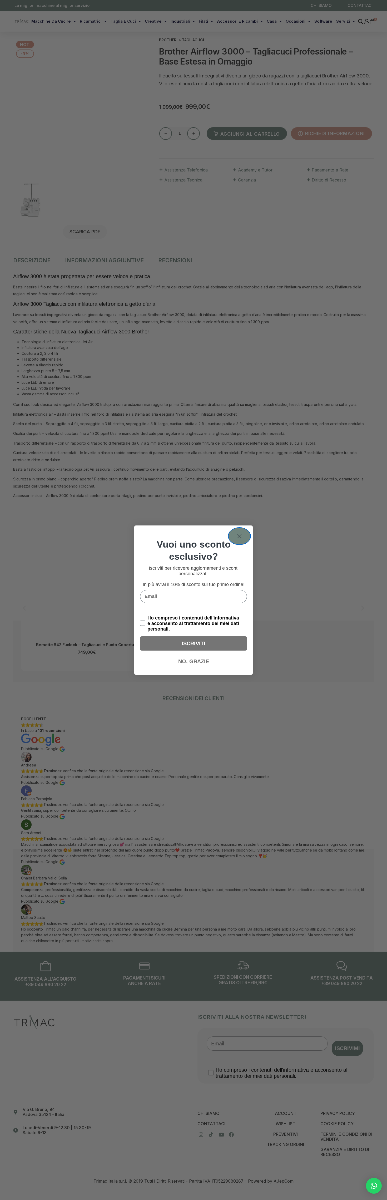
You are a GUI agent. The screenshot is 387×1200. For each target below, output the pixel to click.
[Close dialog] (239, 536)
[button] (374, 1186)
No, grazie (193, 661)
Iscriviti (193, 643)
